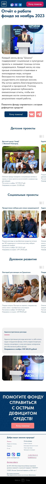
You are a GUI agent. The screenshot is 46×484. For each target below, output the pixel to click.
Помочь (9, 441)
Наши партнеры (28, 448)
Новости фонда (28, 443)
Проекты (9, 446)
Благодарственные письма (31, 445)
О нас (8, 448)
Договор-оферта (12, 462)
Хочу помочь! (16, 114)
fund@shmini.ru (32, 457)
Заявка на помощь (12, 444)
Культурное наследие (29, 450)
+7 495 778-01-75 (33, 455)
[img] (16, 4)
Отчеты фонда (28, 441)
